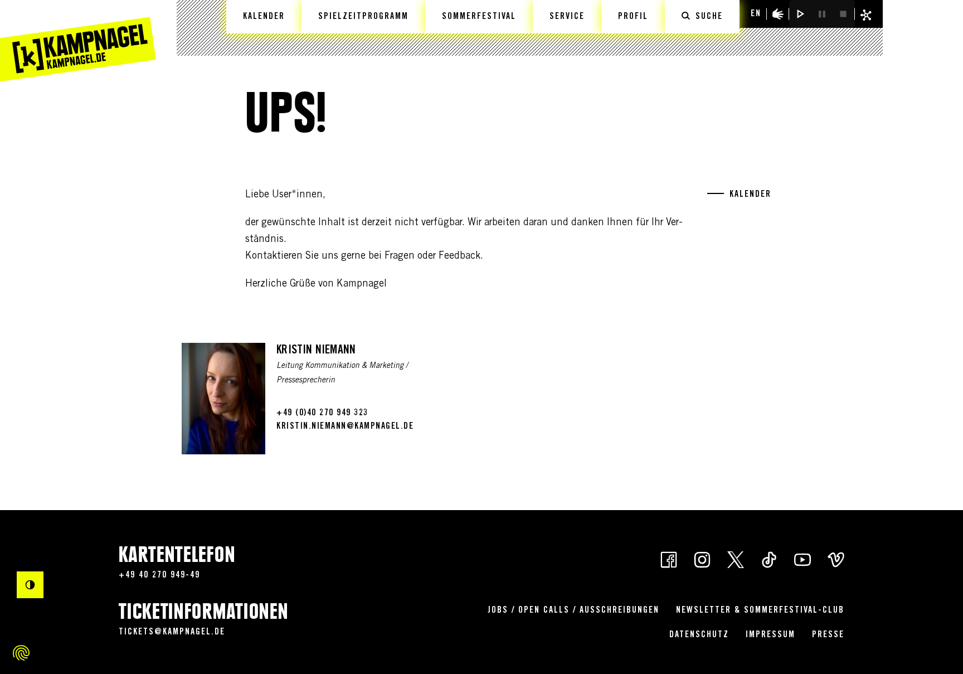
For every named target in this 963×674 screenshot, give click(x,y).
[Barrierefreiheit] (778, 14)
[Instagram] (702, 559)
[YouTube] (802, 559)
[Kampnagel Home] (78, 40)
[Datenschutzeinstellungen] (21, 653)
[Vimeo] (836, 559)
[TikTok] (769, 559)
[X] (735, 559)
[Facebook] (668, 559)
